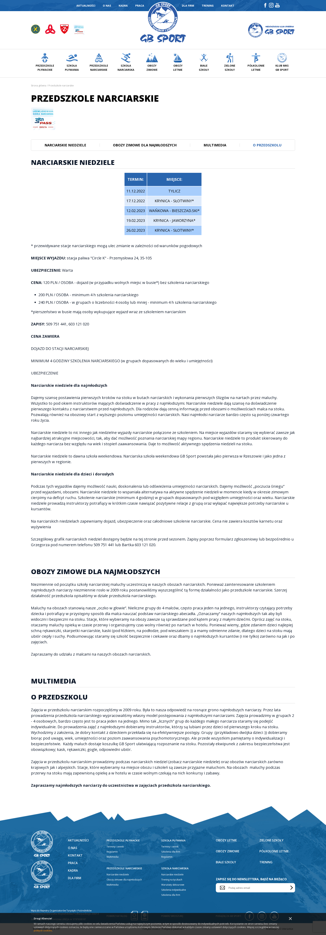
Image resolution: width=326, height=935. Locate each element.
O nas (107, 5)
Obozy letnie (226, 840)
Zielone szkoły (271, 840)
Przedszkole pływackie (123, 840)
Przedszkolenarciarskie (99, 68)
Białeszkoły (204, 68)
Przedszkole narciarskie (124, 868)
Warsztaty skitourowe (172, 884)
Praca (139, 5)
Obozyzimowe (152, 68)
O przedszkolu (267, 145)
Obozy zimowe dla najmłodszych (145, 145)
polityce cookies (43, 930)
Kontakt (227, 5)
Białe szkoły (226, 862)
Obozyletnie (177, 68)
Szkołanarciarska (126, 68)
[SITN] (79, 30)
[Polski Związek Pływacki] (38, 30)
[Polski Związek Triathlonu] (52, 30)
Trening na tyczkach (171, 879)
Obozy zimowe (227, 851)
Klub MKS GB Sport (282, 68)
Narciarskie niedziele (65, 145)
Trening (208, 5)
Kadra (123, 5)
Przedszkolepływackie (45, 68)
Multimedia (215, 145)
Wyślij (291, 888)
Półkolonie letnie (274, 851)
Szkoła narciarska (174, 868)
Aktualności (85, 5)
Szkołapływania (72, 68)
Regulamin (112, 851)
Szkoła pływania (173, 840)
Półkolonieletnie (256, 68)
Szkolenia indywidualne (173, 889)
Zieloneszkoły (229, 68)
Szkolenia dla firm (170, 851)
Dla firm (188, 5)
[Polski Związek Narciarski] (66, 30)
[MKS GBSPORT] (271, 30)
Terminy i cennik (115, 846)
